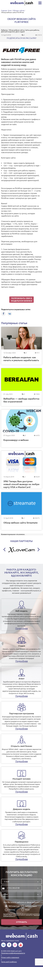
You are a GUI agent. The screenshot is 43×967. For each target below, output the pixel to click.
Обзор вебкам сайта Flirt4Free (12, 12)
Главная (4, 10)
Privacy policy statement (10, 957)
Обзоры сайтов (18, 10)
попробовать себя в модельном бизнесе (21, 299)
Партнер (12, 910)
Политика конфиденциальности (13, 953)
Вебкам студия (31, 906)
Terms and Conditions (9, 962)
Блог (10, 10)
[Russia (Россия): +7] (3, 888)
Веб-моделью (14, 906)
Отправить (21, 922)
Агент (27, 910)
